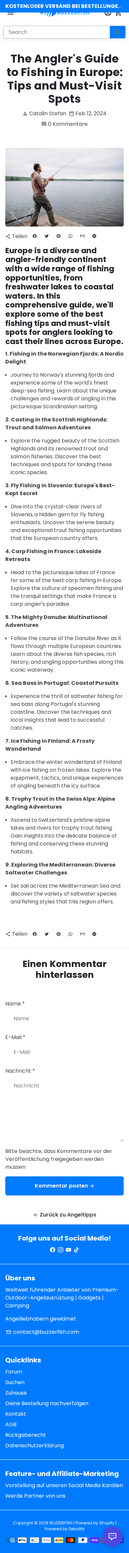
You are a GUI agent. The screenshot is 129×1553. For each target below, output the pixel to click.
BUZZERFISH (61, 1523)
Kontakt (15, 1414)
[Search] (117, 32)
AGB (11, 1424)
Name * (15, 1003)
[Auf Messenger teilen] (94, 236)
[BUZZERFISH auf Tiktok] (76, 1250)
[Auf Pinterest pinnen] (58, 236)
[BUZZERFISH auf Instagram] (60, 1250)
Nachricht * (20, 1071)
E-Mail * (15, 1037)
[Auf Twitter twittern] (46, 236)
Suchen (14, 1382)
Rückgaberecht (25, 1435)
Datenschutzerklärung (34, 1445)
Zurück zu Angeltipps (64, 1214)
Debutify (76, 1529)
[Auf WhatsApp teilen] (70, 236)
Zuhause (16, 1393)
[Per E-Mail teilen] (82, 236)
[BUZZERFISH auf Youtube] (68, 1250)
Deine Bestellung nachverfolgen (46, 1403)
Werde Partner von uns (35, 1496)
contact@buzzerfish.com (42, 1332)
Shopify (106, 1523)
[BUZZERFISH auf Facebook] (52, 1250)
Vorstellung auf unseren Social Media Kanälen (64, 1485)
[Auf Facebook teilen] (34, 236)
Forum (13, 1372)
